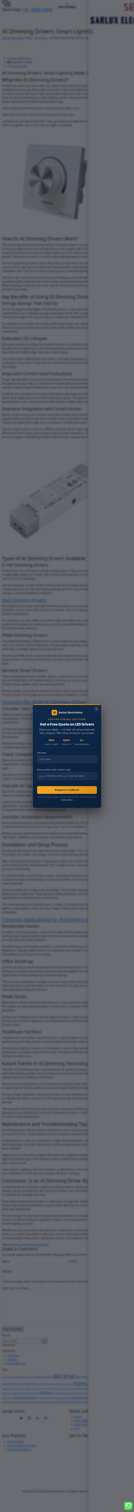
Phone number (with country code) (53, 769)
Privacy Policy (67, 800)
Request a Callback (67, 790)
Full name (41, 753)
